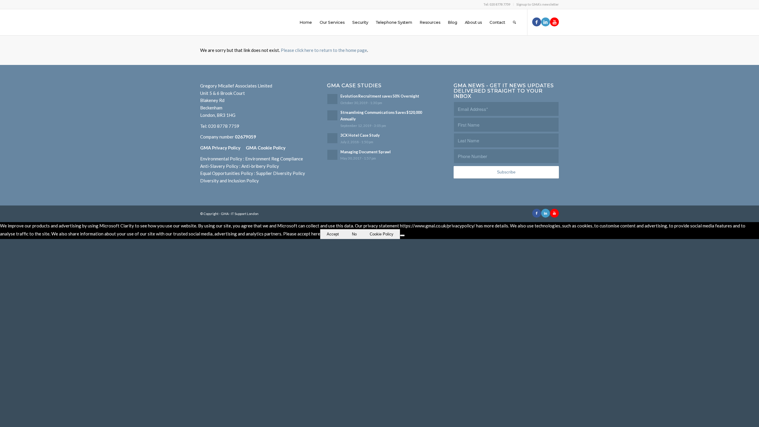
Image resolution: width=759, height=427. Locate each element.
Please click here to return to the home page (324, 50)
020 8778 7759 (223, 126)
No (354, 234)
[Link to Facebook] (536, 21)
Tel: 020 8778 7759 (496, 4)
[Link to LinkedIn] (545, 21)
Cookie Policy (381, 234)
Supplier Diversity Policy (280, 173)
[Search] (514, 22)
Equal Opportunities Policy (226, 173)
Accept (333, 234)
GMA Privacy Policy (223, 147)
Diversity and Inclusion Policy (229, 180)
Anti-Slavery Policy (219, 166)
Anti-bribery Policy (260, 166)
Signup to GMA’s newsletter (537, 4)
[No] (402, 235)
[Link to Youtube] (554, 21)
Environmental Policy (221, 158)
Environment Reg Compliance (274, 158)
